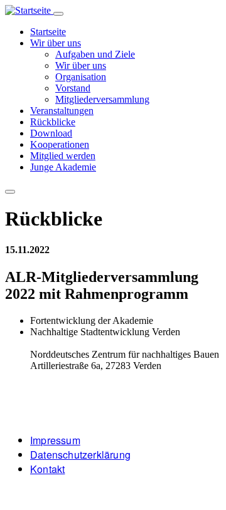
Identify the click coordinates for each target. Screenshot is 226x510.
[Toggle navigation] (58, 14)
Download (51, 133)
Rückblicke (52, 122)
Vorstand (72, 88)
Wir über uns (55, 43)
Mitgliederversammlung (102, 99)
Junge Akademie (63, 167)
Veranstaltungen (62, 110)
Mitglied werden (62, 155)
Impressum (55, 440)
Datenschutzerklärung (80, 454)
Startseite (48, 31)
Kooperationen (59, 144)
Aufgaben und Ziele (95, 54)
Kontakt (47, 469)
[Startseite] (29, 10)
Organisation (80, 76)
